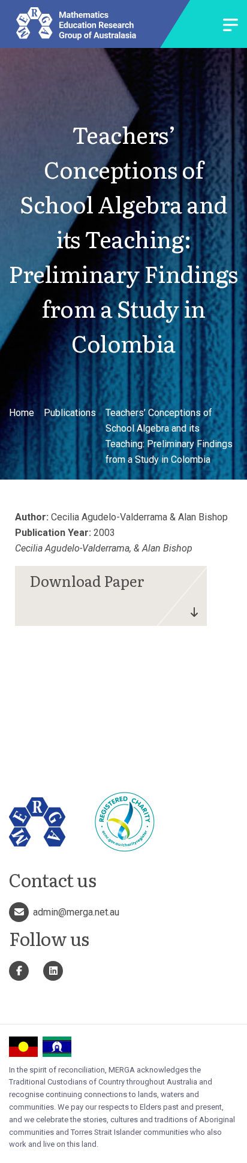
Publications (70, 412)
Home (21, 412)
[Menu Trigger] (230, 26)
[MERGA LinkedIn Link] (53, 971)
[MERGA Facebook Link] (19, 971)
